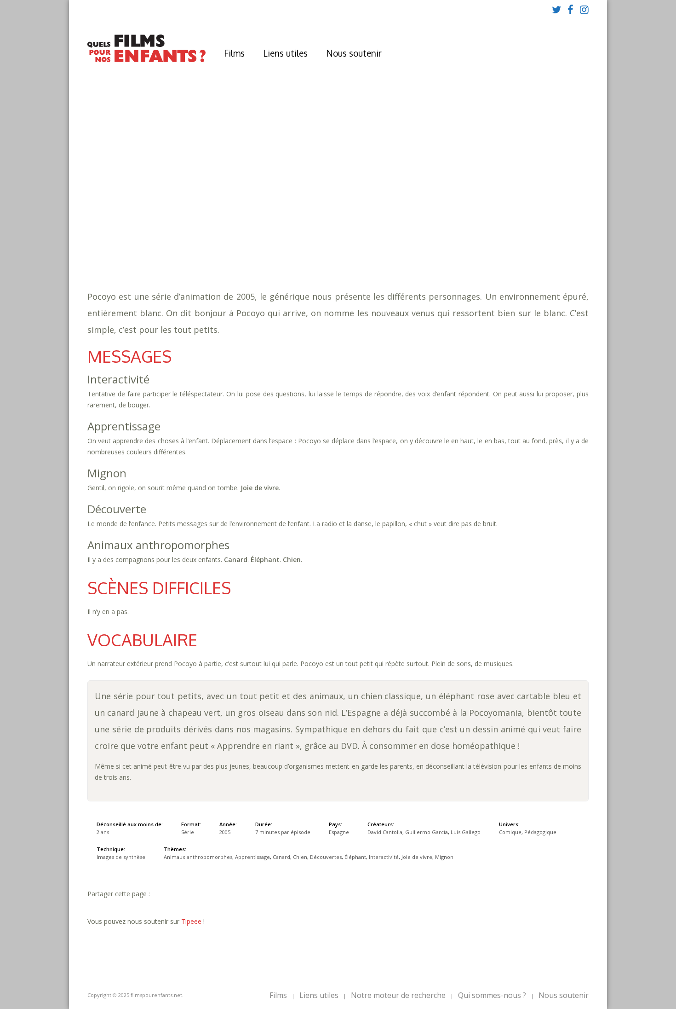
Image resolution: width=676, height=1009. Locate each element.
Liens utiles (285, 52)
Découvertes (453, 230)
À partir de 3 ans (218, 186)
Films (234, 52)
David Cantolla (384, 832)
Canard (389, 230)
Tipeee (191, 921)
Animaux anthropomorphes (266, 230)
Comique (234, 248)
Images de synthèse (121, 856)
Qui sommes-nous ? (492, 995)
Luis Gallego (466, 832)
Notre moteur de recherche (398, 995)
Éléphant (497, 230)
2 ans (293, 212)
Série (187, 832)
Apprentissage (346, 230)
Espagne (339, 832)
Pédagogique (278, 248)
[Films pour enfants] (146, 60)
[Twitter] (556, 9)
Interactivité (542, 230)
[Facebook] (570, 9)
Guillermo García (426, 832)
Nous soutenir (354, 52)
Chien (416, 230)
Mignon (234, 239)
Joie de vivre (416, 856)
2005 (220, 202)
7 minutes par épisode (252, 221)
